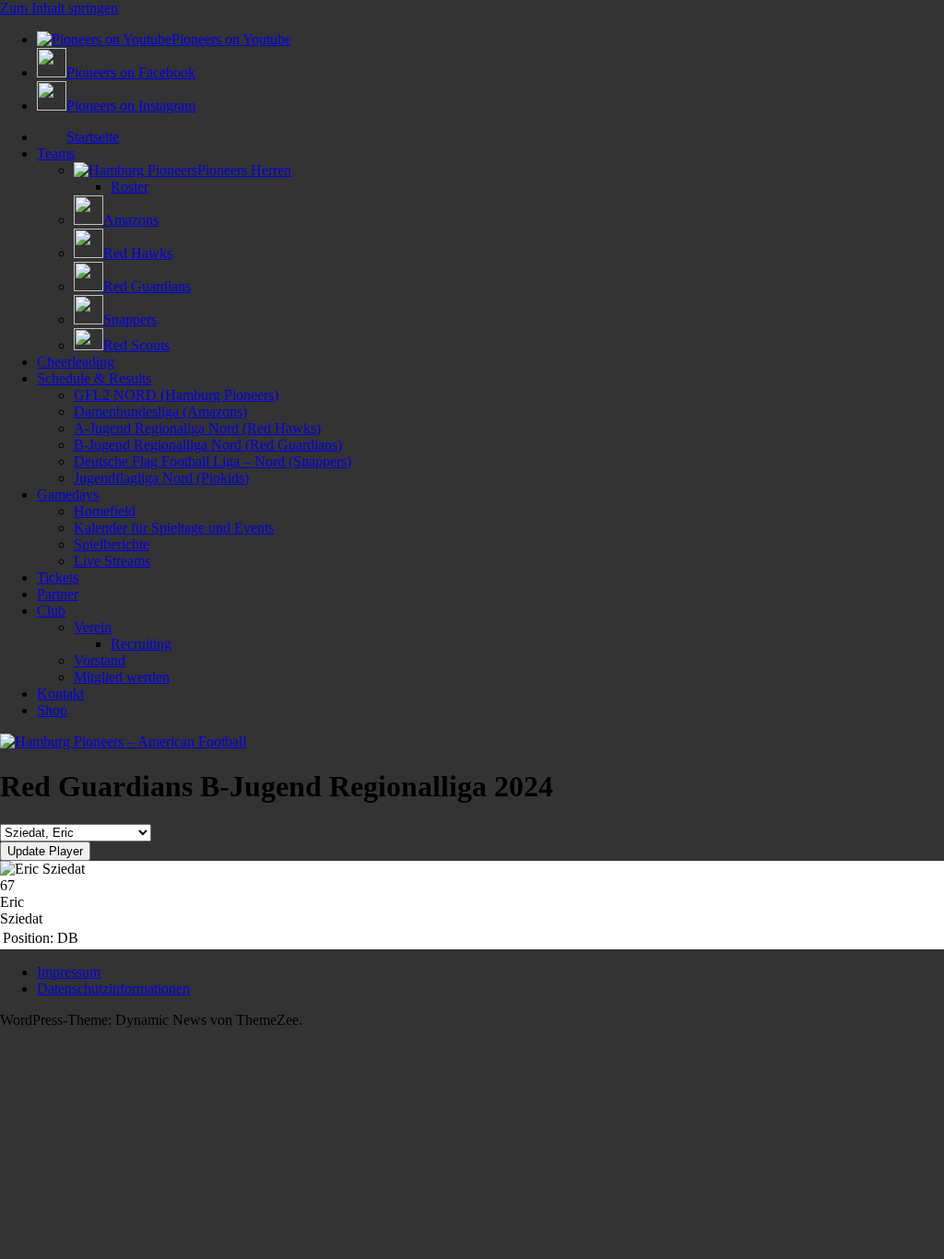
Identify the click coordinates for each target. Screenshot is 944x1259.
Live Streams (112, 561)
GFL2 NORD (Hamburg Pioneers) (176, 395)
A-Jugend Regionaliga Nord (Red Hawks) (197, 428)
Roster (129, 186)
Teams (56, 153)
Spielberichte (111, 544)
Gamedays (68, 494)
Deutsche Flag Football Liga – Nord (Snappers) (212, 461)
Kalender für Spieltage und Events (174, 527)
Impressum (68, 972)
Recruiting (141, 644)
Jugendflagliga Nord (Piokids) (161, 478)
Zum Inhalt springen (59, 8)
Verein (93, 627)
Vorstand (99, 660)
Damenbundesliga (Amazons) (160, 411)
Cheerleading (75, 362)
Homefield (105, 511)
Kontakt (60, 693)
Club (51, 610)
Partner (57, 594)
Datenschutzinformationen (113, 988)
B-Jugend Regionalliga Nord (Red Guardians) (208, 445)
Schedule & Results (94, 378)
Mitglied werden (122, 677)
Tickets (57, 577)
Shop (52, 710)
